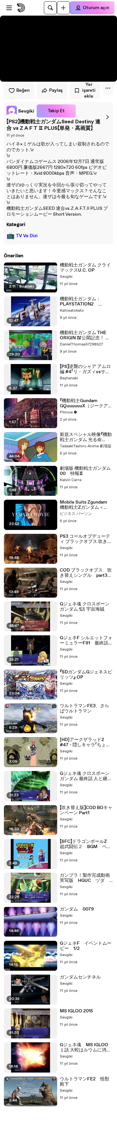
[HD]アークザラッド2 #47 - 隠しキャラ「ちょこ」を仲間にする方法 (86, 742)
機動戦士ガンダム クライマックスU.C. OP (85, 268)
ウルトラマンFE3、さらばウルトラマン (84, 708)
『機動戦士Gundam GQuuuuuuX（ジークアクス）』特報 (86, 403)
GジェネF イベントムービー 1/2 (85, 946)
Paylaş (56, 90)
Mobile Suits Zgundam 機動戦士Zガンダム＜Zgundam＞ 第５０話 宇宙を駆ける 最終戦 (86, 505)
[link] (20, 111)
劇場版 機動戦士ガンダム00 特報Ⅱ (85, 471)
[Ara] (50, 7)
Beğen (23, 90)
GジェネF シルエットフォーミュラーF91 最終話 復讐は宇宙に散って (86, 640)
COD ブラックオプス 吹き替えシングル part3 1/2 (86, 573)
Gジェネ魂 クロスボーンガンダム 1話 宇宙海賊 (85, 606)
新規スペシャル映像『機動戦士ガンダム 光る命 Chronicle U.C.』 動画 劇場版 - (86, 437)
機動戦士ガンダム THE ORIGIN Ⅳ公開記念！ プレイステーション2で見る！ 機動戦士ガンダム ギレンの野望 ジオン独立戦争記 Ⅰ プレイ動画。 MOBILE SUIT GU (86, 335)
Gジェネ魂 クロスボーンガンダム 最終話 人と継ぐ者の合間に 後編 (86, 776)
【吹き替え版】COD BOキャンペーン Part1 (86, 810)
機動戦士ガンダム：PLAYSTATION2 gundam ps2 (80, 301)
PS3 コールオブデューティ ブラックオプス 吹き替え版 (86, 539)
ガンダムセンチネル (80, 977)
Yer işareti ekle (89, 90)
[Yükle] (63, 7)
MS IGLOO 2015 (76, 1011)
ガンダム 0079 (77, 909)
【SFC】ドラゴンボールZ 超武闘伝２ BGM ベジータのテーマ (85, 844)
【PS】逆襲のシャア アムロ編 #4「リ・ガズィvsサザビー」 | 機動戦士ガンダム (85, 369)
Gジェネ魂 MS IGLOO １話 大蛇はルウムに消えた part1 (85, 1047)
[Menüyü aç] (9, 7)
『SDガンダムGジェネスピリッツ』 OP (86, 674)
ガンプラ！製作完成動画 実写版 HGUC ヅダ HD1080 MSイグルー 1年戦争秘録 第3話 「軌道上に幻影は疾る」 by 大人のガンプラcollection (86, 878)
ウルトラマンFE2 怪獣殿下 (84, 1081)
